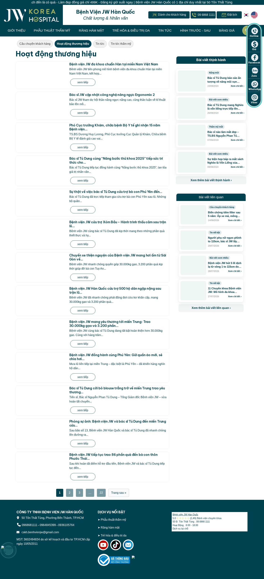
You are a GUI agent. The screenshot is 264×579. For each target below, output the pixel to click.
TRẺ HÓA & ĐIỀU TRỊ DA (131, 30)
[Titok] (115, 544)
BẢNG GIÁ (227, 30)
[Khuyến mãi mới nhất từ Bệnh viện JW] (8, 550)
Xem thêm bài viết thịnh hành (211, 180)
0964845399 (48, 525)
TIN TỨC (165, 30)
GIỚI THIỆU (16, 30)
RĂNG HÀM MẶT (91, 30)
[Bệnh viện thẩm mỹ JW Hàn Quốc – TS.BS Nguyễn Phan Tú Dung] (31, 15)
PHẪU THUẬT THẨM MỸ (52, 30)
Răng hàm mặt (110, 527)
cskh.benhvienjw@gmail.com (39, 532)
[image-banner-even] (200, 319)
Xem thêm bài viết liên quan (211, 307)
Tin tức (100, 43)
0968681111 (29, 525)
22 (101, 492)
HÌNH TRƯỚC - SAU (195, 30)
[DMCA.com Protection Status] (148, 559)
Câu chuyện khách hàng (34, 43)
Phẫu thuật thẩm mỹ (113, 519)
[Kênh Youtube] (103, 544)
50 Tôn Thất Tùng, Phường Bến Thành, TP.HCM (52, 517)
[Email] (128, 544)
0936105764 (66, 525)
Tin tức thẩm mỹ (121, 43)
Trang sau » (118, 492)
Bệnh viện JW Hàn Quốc (185, 514)
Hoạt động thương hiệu (73, 43)
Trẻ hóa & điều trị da (113, 535)
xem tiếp (82, 82)
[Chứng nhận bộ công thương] (114, 559)
